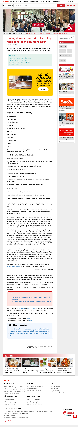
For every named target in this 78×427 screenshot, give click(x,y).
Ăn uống (25, 1)
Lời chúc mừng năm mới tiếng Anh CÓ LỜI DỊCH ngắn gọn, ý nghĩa (29, 331)
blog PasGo (22, 308)
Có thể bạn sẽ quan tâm (16, 64)
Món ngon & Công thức (19, 33)
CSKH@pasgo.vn (23, 413)
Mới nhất (48, 1)
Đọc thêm (43, 89)
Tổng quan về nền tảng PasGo (35, 386)
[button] (6, 364)
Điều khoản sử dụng (9, 399)
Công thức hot (63, 46)
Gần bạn (12, 1)
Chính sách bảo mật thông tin (11, 403)
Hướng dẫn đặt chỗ (32, 388)
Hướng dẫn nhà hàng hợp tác (34, 401)
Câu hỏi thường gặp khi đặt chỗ (35, 390)
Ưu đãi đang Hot (55, 390)
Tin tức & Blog (55, 1)
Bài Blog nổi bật (64, 65)
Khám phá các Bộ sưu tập (57, 392)
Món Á (70, 55)
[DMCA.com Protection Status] (67, 415)
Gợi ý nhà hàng (63, 55)
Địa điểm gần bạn (55, 386)
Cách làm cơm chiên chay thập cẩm (19, 62)
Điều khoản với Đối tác (9, 404)
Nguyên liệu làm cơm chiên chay (18, 60)
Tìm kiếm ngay (54, 388)
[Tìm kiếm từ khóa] (71, 38)
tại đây (28, 318)
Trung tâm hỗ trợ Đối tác (33, 399)
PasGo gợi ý (62, 60)
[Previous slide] (4, 20)
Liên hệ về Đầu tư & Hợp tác (34, 404)
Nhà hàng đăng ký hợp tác (34, 403)
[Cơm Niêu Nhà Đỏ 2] (39, 20)
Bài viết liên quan (11, 356)
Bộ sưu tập (18, 1)
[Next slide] (73, 20)
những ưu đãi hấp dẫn (13, 266)
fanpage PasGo (31, 308)
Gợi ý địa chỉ (63, 51)
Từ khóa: (62, 42)
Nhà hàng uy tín (34, 1)
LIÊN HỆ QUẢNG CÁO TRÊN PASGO (20, 58)
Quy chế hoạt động (8, 401)
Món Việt (69, 51)
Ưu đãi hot (41, 1)
